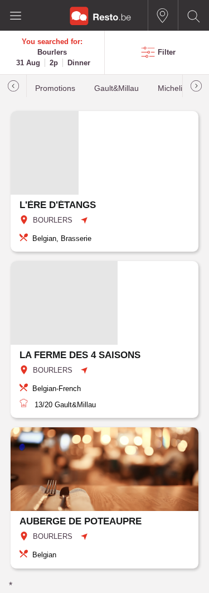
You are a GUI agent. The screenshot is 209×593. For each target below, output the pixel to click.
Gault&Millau (116, 88)
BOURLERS (52, 220)
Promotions (55, 88)
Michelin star (180, 88)
